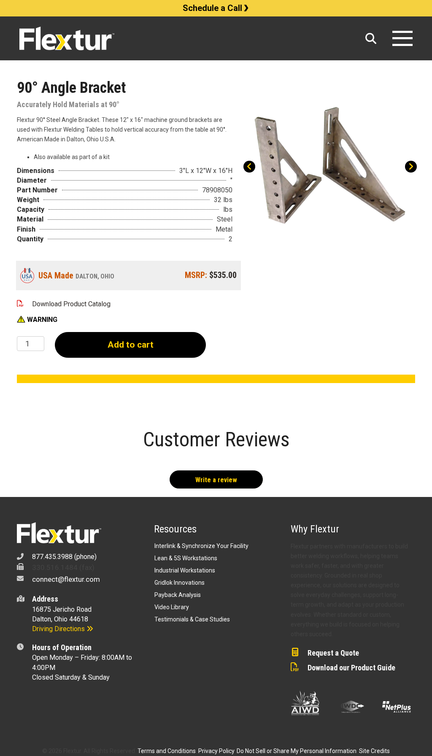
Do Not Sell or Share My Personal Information (296, 751)
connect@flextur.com (66, 579)
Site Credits (374, 751)
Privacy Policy (216, 751)
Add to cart (131, 345)
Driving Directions (59, 629)
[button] (37, 320)
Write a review (216, 480)
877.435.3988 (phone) (64, 557)
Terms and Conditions (167, 751)
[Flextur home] (188, 38)
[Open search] (370, 38)
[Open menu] (402, 38)
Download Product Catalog (71, 304)
